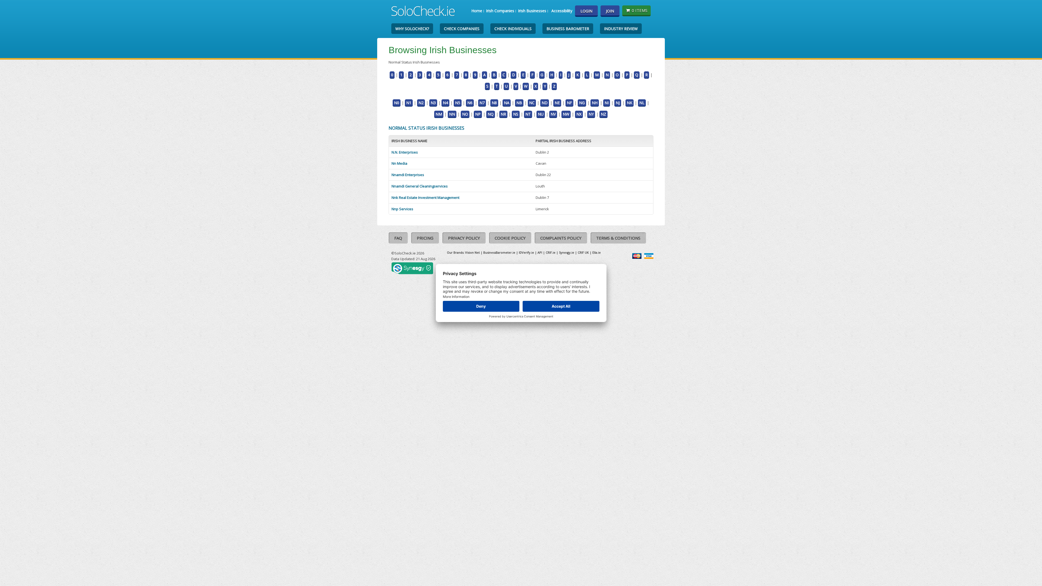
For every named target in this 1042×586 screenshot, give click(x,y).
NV (553, 114)
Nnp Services (402, 208)
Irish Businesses (532, 10)
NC (532, 102)
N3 (433, 102)
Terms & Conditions (618, 238)
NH (595, 102)
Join (610, 11)
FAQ (398, 238)
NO (465, 114)
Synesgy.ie (566, 252)
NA (506, 102)
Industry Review (621, 28)
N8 (494, 102)
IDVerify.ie (526, 252)
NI (607, 102)
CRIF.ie (550, 252)
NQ (491, 114)
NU (541, 114)
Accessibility (561, 10)
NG (582, 102)
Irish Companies (500, 10)
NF (569, 102)
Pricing (425, 238)
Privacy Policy (464, 238)
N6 (469, 102)
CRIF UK (583, 252)
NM (439, 114)
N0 (396, 102)
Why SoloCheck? (412, 28)
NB (519, 102)
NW (566, 114)
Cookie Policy (510, 238)
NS (515, 114)
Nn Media (399, 163)
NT (528, 114)
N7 (482, 102)
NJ (618, 102)
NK (629, 102)
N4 (445, 102)
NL (641, 102)
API (540, 252)
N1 (408, 102)
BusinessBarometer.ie (499, 252)
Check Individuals (513, 28)
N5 (457, 102)
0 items (639, 10)
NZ (603, 114)
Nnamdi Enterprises (408, 174)
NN (452, 114)
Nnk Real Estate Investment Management (425, 197)
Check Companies (461, 28)
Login (586, 11)
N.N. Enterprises (405, 152)
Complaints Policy (561, 238)
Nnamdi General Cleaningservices (420, 186)
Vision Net (472, 252)
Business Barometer (568, 28)
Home (476, 10)
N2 (421, 102)
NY (591, 114)
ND (545, 102)
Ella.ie (596, 252)
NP (478, 114)
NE (557, 102)
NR (503, 114)
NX (579, 114)
